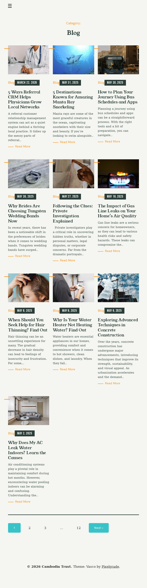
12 (79, 528)
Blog (11, 82)
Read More (22, 146)
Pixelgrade (110, 566)
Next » (98, 528)
